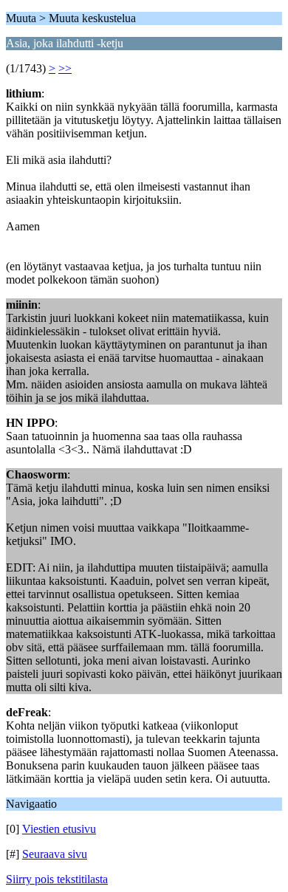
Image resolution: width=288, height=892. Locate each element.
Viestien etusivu (59, 829)
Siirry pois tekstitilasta (57, 879)
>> (65, 68)
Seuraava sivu (54, 854)
